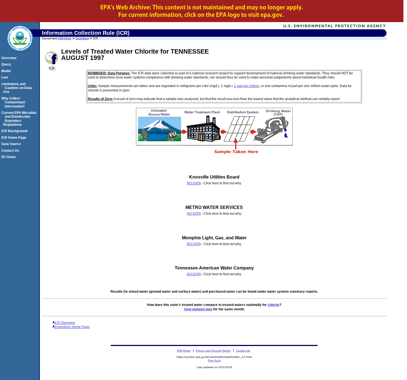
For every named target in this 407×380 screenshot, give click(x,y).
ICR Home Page (14, 138)
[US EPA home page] (20, 54)
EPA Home (64, 38)
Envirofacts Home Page (72, 327)
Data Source (12, 144)
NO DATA (194, 183)
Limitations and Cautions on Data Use (17, 88)
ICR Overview (64, 323)
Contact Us (11, 151)
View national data (198, 309)
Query (7, 64)
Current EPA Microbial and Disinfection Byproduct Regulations (19, 119)
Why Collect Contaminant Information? (14, 102)
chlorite (273, 305)
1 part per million (246, 86)
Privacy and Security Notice (213, 350)
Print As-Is (214, 360)
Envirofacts (82, 38)
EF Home (9, 157)
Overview (9, 58)
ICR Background (15, 131)
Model (7, 71)
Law (5, 77)
